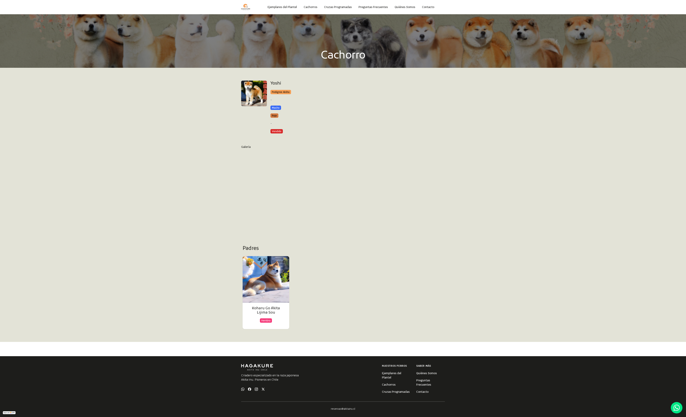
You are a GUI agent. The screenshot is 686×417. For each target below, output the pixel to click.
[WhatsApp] (242, 389)
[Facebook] (249, 389)
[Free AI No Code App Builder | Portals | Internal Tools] (9, 412)
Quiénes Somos (426, 373)
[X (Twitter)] (263, 389)
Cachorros (389, 385)
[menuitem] (282, 7)
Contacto (422, 392)
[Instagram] (256, 389)
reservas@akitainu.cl (343, 408)
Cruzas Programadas (396, 392)
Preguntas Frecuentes (423, 382)
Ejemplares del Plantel (391, 375)
